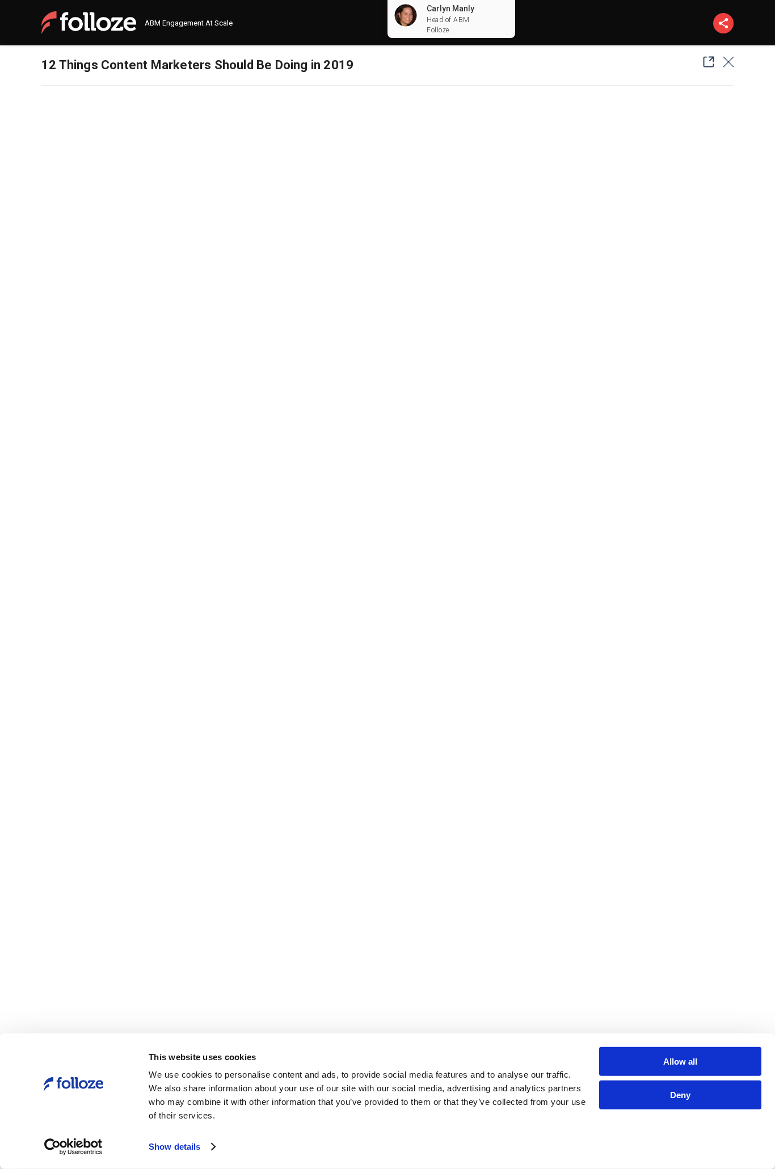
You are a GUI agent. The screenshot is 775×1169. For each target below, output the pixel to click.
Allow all (680, 1061)
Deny (680, 1094)
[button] (705, 62)
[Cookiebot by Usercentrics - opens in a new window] (73, 1146)
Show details (174, 1146)
